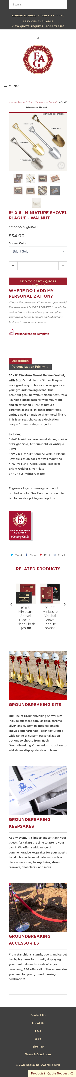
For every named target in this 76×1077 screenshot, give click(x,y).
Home (12, 102)
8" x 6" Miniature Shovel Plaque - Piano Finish (26, 616)
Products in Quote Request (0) (52, 1073)
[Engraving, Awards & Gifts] (38, 61)
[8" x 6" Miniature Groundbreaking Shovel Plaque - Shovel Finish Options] (38, 141)
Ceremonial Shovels (46, 102)
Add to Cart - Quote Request (38, 282)
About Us (38, 1023)
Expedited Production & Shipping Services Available (38, 16)
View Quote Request (27, 26)
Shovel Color (18, 243)
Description (20, 361)
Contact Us (38, 1015)
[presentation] (11, 604)
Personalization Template (32, 334)
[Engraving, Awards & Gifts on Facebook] (38, 38)
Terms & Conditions (38, 1054)
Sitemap (38, 1047)
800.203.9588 (55, 26)
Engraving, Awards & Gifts (43, 1065)
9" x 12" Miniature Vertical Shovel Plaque (50, 616)
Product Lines (26, 102)
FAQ (38, 1031)
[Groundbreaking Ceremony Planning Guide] (21, 540)
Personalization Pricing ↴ (30, 367)
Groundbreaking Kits (35, 705)
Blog (38, 1039)
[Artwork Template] (12, 334)
